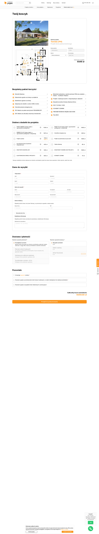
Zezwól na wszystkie (67, 531)
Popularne (58, 7)
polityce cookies (64, 529)
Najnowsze (50, 7)
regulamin (22, 275)
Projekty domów (29, 7)
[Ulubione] (92, 2)
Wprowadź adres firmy (20, 213)
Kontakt (64, 2)
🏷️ (69, 7)
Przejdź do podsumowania (49, 301)
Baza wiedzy (56, 2)
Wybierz (83, 253)
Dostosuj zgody (31, 531)
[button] (90, 528)
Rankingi (49, 2)
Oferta (42, 2)
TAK (91, 522)
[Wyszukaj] (30, 3)
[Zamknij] (96, 512)
